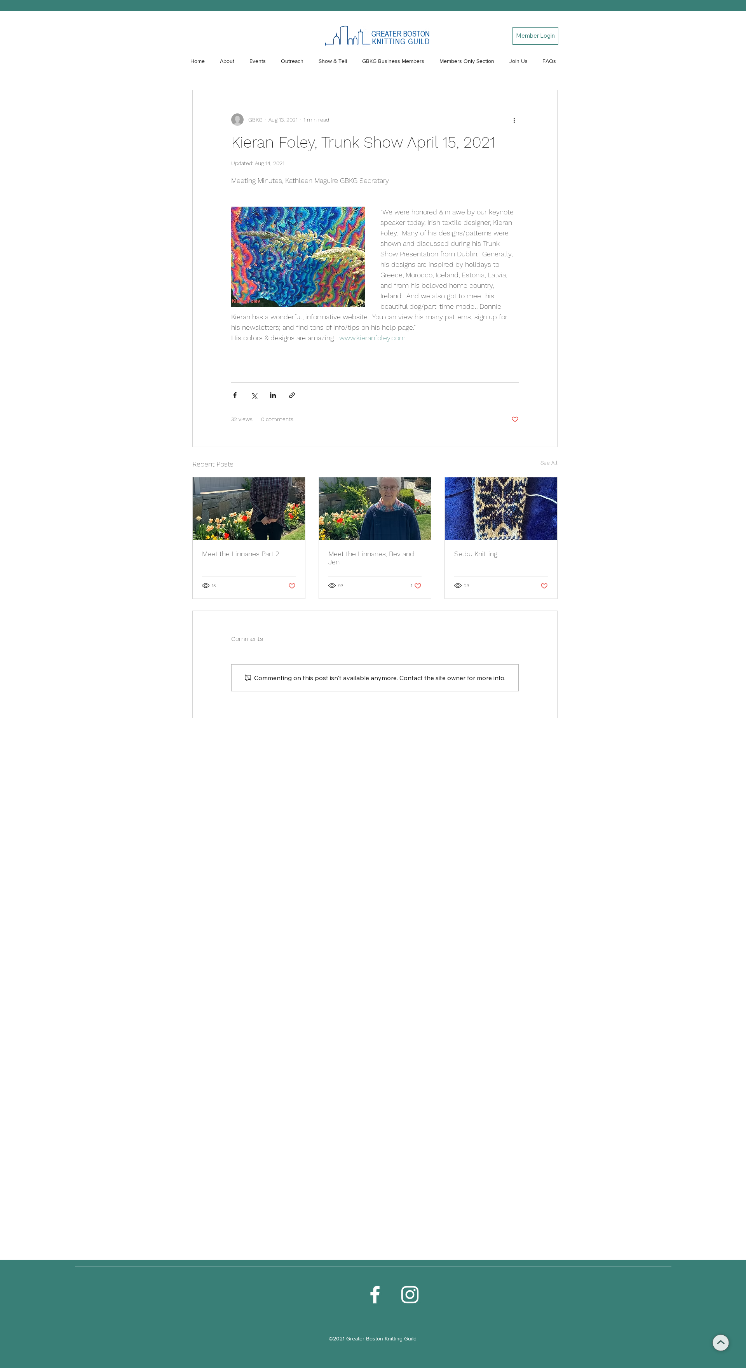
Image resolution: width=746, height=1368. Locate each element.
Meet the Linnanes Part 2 (240, 554)
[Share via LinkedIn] (273, 395)
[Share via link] (292, 395)
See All (549, 462)
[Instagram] (410, 1294)
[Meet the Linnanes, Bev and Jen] (375, 508)
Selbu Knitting (475, 554)
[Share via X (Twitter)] (254, 395)
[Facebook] (375, 1294)
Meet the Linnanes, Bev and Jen (371, 558)
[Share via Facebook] (235, 395)
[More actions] (514, 119)
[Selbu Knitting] (501, 508)
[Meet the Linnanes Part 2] (249, 508)
